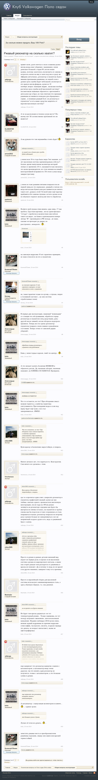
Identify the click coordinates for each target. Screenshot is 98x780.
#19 (62, 726)
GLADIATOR (9, 129)
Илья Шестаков (75, 85)
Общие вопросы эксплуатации (23, 56)
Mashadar (31, 418)
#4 (62, 200)
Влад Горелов (75, 69)
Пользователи (27, 15)
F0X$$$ (23, 382)
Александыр (9, 329)
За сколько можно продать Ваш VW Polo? (25, 42)
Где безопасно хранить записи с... (81, 56)
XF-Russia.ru (12, 777)
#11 (62, 414)
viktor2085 (8, 441)
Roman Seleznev (75, 80)
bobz (6, 224)
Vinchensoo (9, 477)
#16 (62, 592)
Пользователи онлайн (75, 179)
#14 (62, 525)
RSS (94, 773)
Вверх (90, 773)
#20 (62, 746)
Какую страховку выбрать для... (80, 67)
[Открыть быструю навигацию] (61, 37)
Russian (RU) (7, 773)
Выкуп (58, 49)
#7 (62, 302)
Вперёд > (23, 59)
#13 (62, 474)
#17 (62, 634)
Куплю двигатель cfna (77, 153)
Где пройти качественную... (79, 72)
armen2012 (9, 154)
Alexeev (73, 155)
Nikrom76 (73, 171)
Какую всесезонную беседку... (80, 78)
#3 (62, 177)
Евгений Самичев (76, 91)
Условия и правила (90, 775)
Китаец (7, 296)
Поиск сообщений (9, 18)
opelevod (8, 199)
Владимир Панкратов (77, 57)
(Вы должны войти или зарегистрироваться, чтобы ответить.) (44, 760)
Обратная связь (70, 773)
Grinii (72, 52)
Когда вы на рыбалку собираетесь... (81, 83)
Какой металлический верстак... (80, 94)
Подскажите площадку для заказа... (81, 100)
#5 (62, 247)
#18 (62, 679)
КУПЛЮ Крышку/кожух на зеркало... (81, 169)
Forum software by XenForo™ (18, 775)
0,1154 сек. (50, 775)
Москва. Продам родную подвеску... (81, 158)
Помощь (78, 773)
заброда (51, 56)
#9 (62, 356)
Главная (8, 15)
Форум (17, 15)
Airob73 (73, 144)
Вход (91, 1)
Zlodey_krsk (74, 151)
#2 (62, 127)
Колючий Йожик (11, 269)
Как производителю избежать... (80, 89)
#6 (62, 267)
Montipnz (73, 160)
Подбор (53, 49)
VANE (72, 167)
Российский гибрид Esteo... (79, 50)
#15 (62, 573)
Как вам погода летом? (77, 61)
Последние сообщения (24, 18)
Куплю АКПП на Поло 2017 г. (79, 142)
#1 (62, 107)
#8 (62, 334)
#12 (62, 450)
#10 (62, 379)
